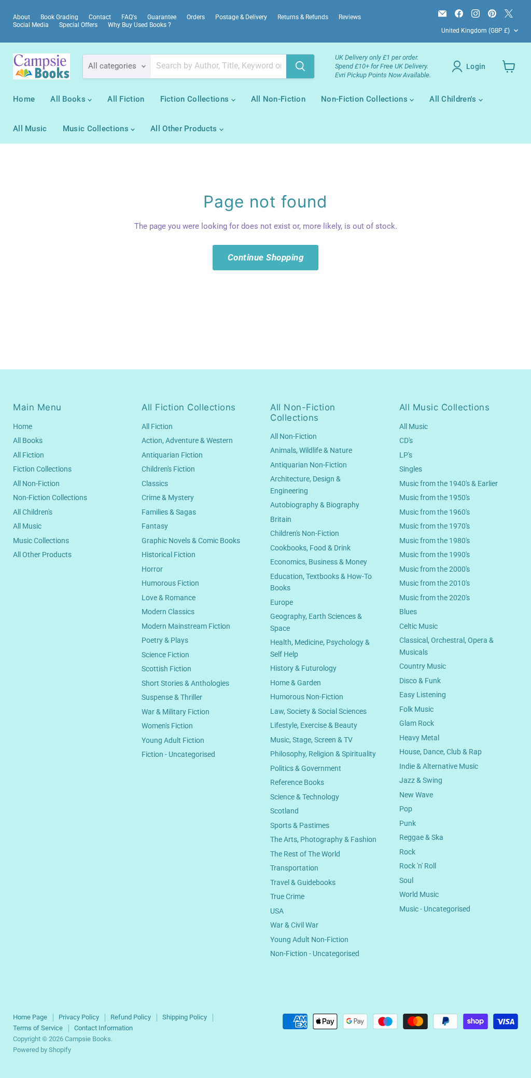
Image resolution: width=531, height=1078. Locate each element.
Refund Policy (130, 1017)
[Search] (300, 66)
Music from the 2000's (434, 569)
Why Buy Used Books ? (139, 25)
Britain (280, 519)
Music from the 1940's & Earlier (448, 483)
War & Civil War (294, 925)
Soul (406, 880)
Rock (407, 852)
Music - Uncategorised (434, 909)
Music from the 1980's (434, 540)
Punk (407, 823)
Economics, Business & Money (318, 562)
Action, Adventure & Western (187, 440)
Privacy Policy (79, 1017)
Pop (405, 809)
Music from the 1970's (434, 526)
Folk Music (416, 709)
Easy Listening (422, 694)
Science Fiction (165, 655)
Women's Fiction (167, 726)
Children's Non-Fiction (304, 533)
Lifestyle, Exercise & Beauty (313, 725)
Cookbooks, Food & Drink (310, 548)
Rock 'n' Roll (417, 866)
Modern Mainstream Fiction (186, 626)
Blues (408, 611)
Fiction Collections (195, 99)
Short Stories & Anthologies (185, 683)
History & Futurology (303, 668)
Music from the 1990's (434, 554)
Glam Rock (416, 723)
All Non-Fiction (278, 99)
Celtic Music (418, 626)
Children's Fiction (168, 469)
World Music (419, 894)
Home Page (30, 1017)
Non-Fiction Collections (365, 99)
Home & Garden (295, 683)
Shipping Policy (184, 1017)
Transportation (294, 868)
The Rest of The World (305, 854)
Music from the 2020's (434, 597)
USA (277, 911)
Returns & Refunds (302, 17)
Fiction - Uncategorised (178, 754)
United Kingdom (475, 30)
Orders (196, 17)
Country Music (422, 666)
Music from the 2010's (434, 583)
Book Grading (59, 17)
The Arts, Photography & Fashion (323, 839)
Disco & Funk (420, 680)
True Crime (287, 896)
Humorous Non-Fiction (306, 697)
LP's (405, 455)
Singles (410, 469)
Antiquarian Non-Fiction (308, 465)
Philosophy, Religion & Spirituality (323, 754)
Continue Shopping (266, 257)
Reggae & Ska (421, 837)
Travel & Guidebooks (303, 882)
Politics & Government (305, 768)
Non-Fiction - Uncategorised (314, 953)
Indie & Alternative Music (438, 766)
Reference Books (297, 782)
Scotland (284, 811)
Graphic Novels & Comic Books (191, 540)
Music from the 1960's (434, 512)
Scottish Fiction (166, 669)
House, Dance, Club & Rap (440, 752)
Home (24, 99)
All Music (30, 128)
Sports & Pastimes (299, 825)
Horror (152, 569)
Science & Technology (304, 797)
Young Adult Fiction (173, 740)
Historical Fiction (168, 554)
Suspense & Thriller (172, 697)
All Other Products (184, 128)
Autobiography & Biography (314, 505)
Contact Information (103, 1028)
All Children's (454, 99)
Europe (281, 602)
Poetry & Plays (165, 640)
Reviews (350, 17)
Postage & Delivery (241, 17)
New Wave (416, 795)
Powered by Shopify (42, 1050)
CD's (406, 440)
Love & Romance (168, 597)
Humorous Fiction (170, 583)
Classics (155, 483)
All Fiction (125, 99)
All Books (69, 99)
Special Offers (78, 25)
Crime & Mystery (168, 497)
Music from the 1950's (434, 497)
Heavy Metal (419, 738)
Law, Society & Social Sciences (318, 711)
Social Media (31, 25)
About (21, 17)
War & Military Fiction (175, 712)
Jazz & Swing (420, 780)
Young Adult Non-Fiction (309, 939)
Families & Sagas (169, 512)
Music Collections (97, 128)
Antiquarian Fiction (172, 455)
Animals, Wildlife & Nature (311, 450)
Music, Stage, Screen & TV (311, 740)
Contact (100, 17)
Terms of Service (38, 1028)
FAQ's (129, 17)
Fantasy (155, 526)
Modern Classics (168, 611)
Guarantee (161, 17)
